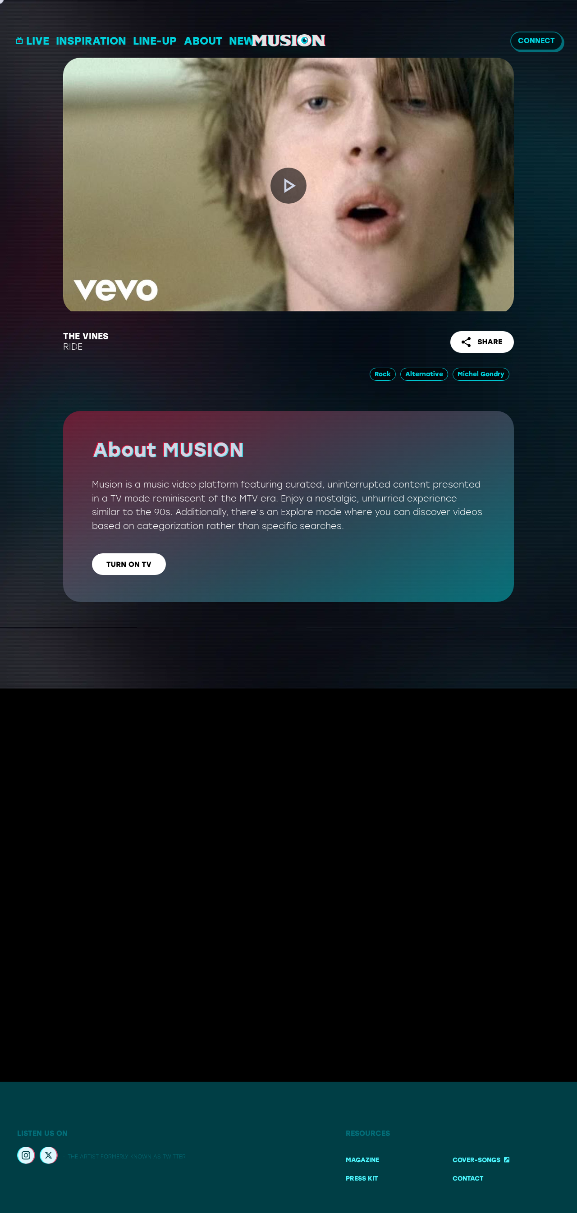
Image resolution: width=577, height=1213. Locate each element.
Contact (468, 1178)
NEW (241, 40)
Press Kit (362, 1178)
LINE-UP (155, 40)
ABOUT (203, 40)
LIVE (37, 40)
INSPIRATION (91, 40)
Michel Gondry (481, 374)
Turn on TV (128, 564)
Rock (383, 374)
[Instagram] (26, 1156)
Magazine (362, 1160)
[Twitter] (49, 1156)
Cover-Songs (476, 1160)
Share (489, 341)
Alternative (424, 374)
